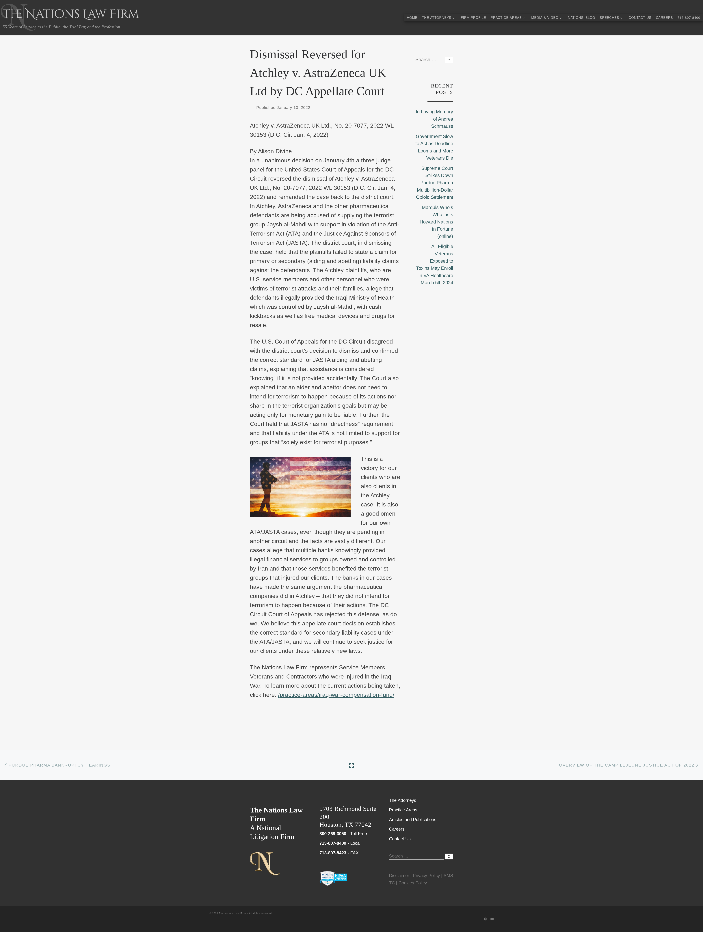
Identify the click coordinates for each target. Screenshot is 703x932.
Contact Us (400, 838)
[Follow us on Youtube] (492, 919)
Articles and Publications (412, 819)
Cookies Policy (413, 882)
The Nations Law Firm (232, 913)
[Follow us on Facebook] (485, 919)
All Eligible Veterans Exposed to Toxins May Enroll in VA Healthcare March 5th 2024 (434, 264)
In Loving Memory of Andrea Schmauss (434, 119)
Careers (396, 829)
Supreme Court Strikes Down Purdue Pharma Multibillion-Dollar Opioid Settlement (434, 183)
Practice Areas (403, 809)
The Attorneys (402, 800)
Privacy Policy (426, 875)
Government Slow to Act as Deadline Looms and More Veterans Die (434, 147)
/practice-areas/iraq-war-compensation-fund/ (336, 694)
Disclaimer (399, 875)
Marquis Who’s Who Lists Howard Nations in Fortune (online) (436, 222)
